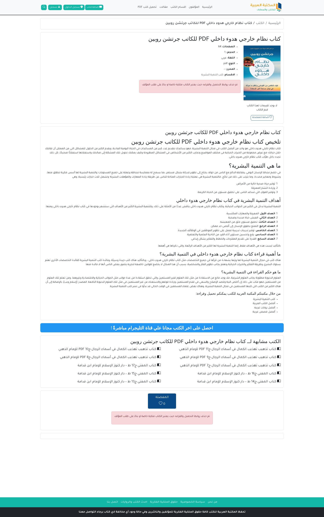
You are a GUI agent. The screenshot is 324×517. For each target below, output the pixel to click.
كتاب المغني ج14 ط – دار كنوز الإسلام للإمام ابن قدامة (237, 382)
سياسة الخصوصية (192, 502)
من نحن (212, 502)
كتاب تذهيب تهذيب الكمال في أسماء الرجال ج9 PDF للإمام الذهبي (228, 357)
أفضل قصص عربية (264, 312)
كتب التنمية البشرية (212, 74)
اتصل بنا (112, 502)
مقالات (163, 7)
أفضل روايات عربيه (264, 307)
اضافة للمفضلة (260, 118)
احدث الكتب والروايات (134, 502)
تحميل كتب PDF (147, 7)
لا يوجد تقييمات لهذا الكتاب (262, 108)
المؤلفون (194, 7)
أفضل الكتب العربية (264, 303)
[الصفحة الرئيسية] (266, 7)
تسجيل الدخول (72, 7)
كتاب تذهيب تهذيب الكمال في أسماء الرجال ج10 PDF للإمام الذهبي (107, 349)
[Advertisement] (162, 468)
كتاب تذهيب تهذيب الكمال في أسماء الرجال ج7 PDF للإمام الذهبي (228, 366)
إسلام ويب (70, 282)
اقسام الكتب (178, 7)
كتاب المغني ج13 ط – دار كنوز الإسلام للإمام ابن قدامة (117, 382)
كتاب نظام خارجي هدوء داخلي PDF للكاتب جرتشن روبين (209, 23)
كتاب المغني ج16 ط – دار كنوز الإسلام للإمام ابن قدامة (237, 374)
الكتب (260, 23)
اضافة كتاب (93, 7)
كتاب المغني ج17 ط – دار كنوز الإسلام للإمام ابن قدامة (117, 366)
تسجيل (54, 7)
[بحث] (44, 7)
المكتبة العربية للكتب (241, 293)
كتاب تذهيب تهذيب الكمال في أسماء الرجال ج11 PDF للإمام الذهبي (228, 349)
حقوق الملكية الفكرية (164, 502)
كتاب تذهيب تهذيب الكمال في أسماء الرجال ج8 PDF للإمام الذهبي (108, 357)
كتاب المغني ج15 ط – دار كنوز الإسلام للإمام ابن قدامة (117, 374)
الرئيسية (207, 7)
